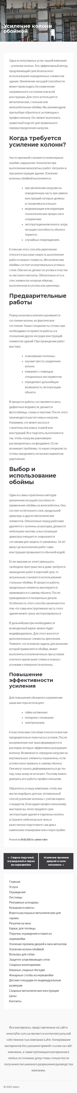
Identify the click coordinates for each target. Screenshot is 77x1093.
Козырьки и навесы (21, 907)
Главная (29, 7)
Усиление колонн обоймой (26, 949)
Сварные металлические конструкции (34, 990)
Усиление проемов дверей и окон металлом (56, 861)
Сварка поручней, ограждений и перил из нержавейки (21, 861)
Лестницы (15, 897)
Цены (53, 7)
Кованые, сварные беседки (27, 970)
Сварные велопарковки (24, 964)
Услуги (42, 7)
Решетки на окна (20, 923)
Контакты (66, 7)
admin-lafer (41, 839)
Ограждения (17, 892)
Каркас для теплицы (22, 928)
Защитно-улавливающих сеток (29, 959)
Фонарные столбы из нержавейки (31, 975)
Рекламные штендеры (24, 902)
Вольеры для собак (22, 954)
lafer (12, 10)
